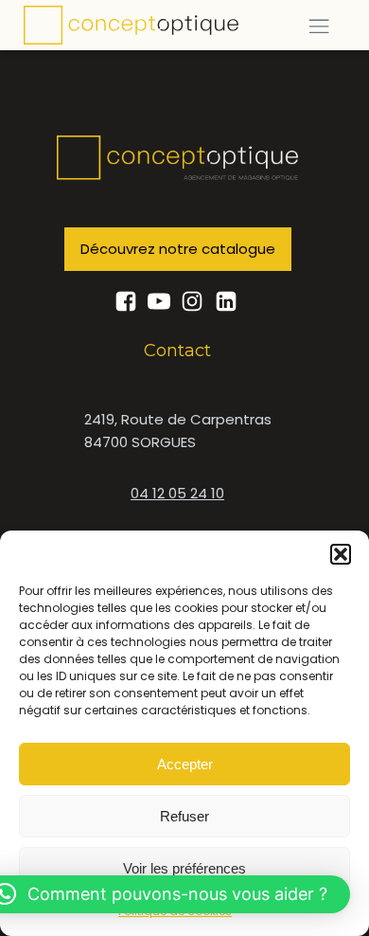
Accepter (185, 764)
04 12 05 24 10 (177, 493)
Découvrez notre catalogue (177, 249)
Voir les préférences (184, 868)
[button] (340, 554)
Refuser (184, 816)
